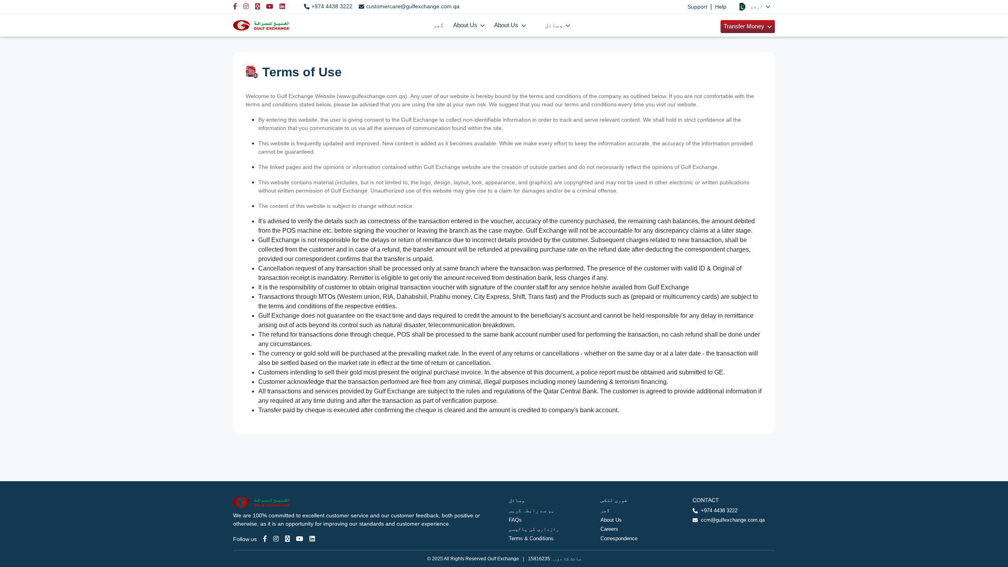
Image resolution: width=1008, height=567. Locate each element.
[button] (754, 6)
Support (697, 7)
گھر (438, 25)
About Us (611, 520)
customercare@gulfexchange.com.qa (413, 6)
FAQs (515, 520)
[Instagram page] (276, 539)
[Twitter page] (287, 539)
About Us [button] (466, 25)
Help (720, 7)
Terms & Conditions (531, 538)
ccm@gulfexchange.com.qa (733, 520)
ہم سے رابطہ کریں (531, 510)
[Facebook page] (265, 539)
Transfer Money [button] (745, 26)
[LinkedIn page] (312, 539)
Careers (609, 529)
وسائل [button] (554, 25)
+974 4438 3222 (331, 6)
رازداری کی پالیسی (534, 529)
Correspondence (618, 538)
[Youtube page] (299, 539)
